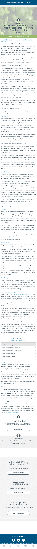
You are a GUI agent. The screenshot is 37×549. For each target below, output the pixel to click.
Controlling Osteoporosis (18, 340)
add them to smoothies (12, 412)
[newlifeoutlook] (18, 2)
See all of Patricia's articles (18, 443)
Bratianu (18, 438)
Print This (18, 452)
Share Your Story (18, 472)
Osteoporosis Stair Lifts (8, 354)
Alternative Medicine (13, 36)
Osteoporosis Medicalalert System (11, 351)
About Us (3, 543)
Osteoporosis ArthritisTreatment (11, 348)
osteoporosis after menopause (22, 294)
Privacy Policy (16, 543)
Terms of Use (32, 543)
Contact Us (9, 543)
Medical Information (24, 36)
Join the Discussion (18, 513)
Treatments (18, 23)
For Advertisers (24, 543)
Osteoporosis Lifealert (8, 356)
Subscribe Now (18, 429)
